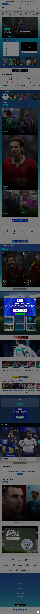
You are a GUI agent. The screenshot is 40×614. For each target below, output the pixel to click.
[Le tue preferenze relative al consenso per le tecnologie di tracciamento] (38, 612)
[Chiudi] (35, 299)
